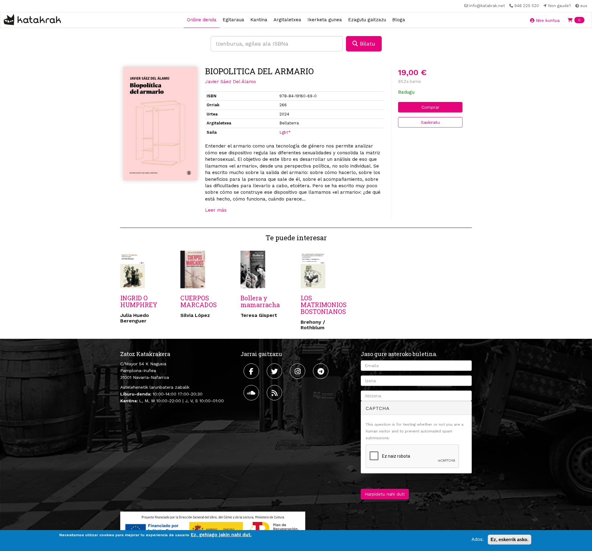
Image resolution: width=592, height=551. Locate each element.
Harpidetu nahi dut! (385, 494)
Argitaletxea (287, 19)
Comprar (430, 107)
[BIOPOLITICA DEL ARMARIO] (160, 123)
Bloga (398, 19)
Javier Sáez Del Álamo (230, 81)
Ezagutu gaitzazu (367, 19)
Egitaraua (233, 19)
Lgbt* (284, 132)
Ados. (477, 539)
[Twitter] (275, 371)
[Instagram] (298, 371)
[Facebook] (252, 371)
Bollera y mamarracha (260, 301)
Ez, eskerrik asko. (509, 539)
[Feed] (275, 392)
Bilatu (366, 43)
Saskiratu (430, 122)
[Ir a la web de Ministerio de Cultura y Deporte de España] (212, 527)
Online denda (201, 19)
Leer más (216, 210)
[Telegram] (321, 371)
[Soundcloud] (252, 392)
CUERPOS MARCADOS (198, 301)
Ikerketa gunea (324, 19)
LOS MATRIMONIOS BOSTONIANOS (324, 304)
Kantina (258, 19)
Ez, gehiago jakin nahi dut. (221, 534)
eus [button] (583, 5)
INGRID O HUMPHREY (138, 301)
